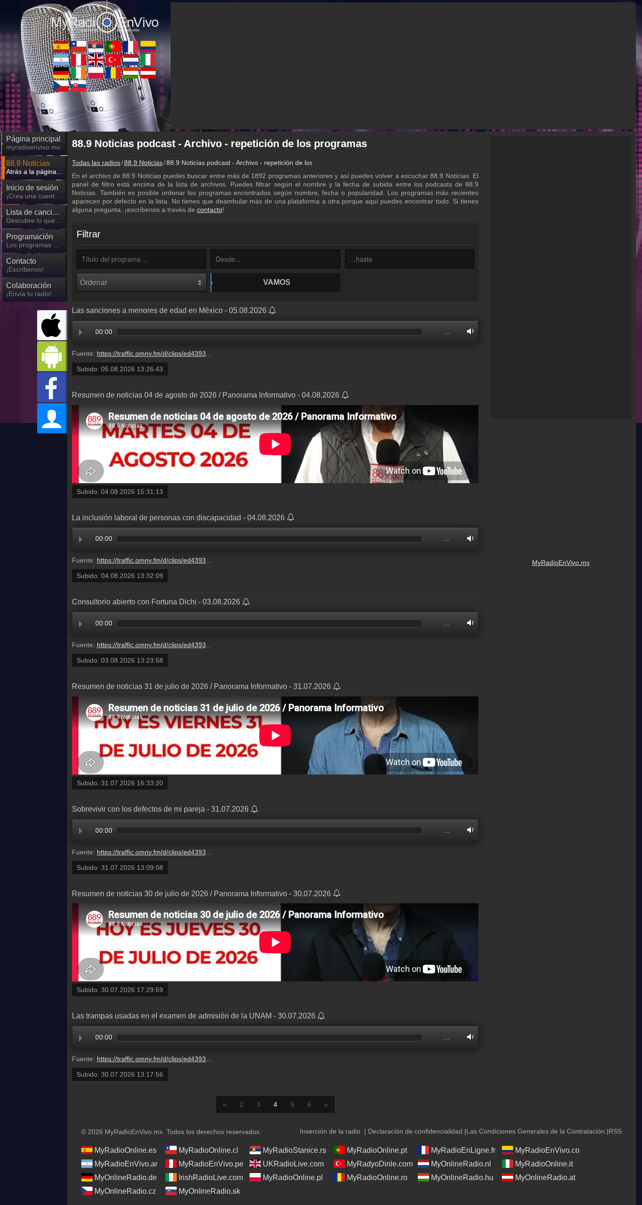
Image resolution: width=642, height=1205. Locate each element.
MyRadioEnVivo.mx (561, 562)
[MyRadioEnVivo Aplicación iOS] (52, 325)
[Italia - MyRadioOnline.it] (148, 59)
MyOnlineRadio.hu (462, 1178)
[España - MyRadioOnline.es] (61, 46)
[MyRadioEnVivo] (105, 18)
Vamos (276, 282)
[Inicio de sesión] (52, 418)
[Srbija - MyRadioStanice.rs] (95, 46)
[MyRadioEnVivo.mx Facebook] (52, 387)
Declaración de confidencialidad (415, 1131)
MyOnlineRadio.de (125, 1178)
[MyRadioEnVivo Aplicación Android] (52, 356)
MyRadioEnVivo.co (547, 1150)
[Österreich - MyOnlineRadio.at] (148, 72)
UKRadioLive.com (293, 1164)
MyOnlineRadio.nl (461, 1164)
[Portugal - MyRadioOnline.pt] (113, 46)
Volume (468, 331)
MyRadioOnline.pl (293, 1178)
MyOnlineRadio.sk (209, 1191)
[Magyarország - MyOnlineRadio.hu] (130, 72)
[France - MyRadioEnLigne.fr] (130, 46)
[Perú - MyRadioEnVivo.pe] (78, 59)
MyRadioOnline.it (544, 1164)
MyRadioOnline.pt (377, 1150)
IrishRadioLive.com (211, 1178)
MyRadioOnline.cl (208, 1150)
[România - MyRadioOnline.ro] (113, 72)
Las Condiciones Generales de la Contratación (535, 1131)
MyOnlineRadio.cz (125, 1191)
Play (80, 332)
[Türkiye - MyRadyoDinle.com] (113, 59)
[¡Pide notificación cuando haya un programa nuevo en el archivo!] (272, 311)
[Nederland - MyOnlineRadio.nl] (130, 59)
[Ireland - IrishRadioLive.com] (78, 72)
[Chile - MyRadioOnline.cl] (78, 46)
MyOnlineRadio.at (545, 1178)
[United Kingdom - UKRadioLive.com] (95, 59)
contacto (209, 209)
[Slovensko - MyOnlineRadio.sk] (78, 86)
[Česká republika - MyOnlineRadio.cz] (61, 86)
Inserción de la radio (330, 1131)
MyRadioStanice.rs (294, 1150)
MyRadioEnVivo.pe (211, 1164)
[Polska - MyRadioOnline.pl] (95, 72)
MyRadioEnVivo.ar (125, 1164)
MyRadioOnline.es (125, 1150)
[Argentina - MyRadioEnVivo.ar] (61, 59)
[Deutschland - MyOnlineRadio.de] (61, 72)
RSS (615, 1131)
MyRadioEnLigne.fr (463, 1150)
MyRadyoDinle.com (380, 1164)
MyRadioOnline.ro (377, 1178)
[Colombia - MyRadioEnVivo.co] (148, 46)
